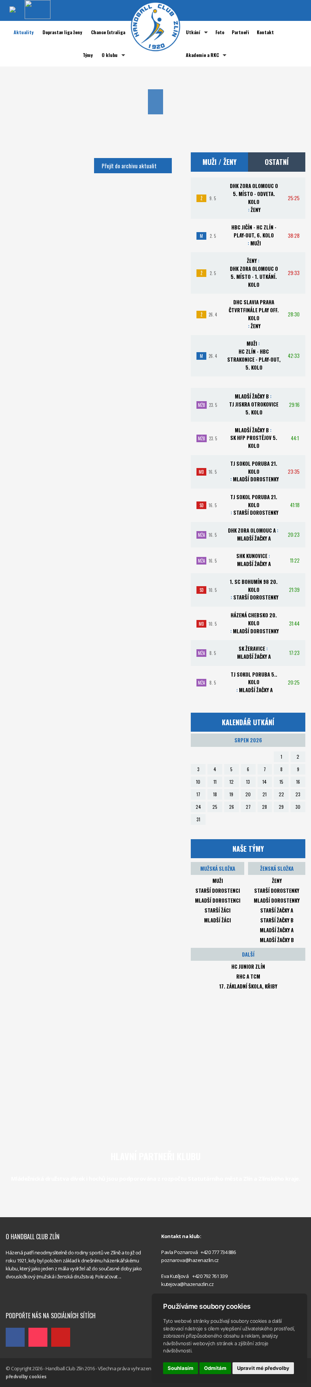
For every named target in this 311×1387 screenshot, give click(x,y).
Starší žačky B (277, 920)
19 (231, 794)
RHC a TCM (248, 976)
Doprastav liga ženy (62, 32)
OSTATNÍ (277, 162)
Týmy (88, 55)
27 (248, 806)
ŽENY (277, 880)
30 (297, 806)
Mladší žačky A (277, 930)
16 (298, 781)
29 (281, 806)
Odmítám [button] (215, 1368)
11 (215, 781)
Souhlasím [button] (180, 1368)
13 (248, 781)
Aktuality (23, 32)
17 (198, 794)
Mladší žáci (217, 920)
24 (198, 806)
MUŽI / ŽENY (220, 162)
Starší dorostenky (276, 890)
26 (231, 806)
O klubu (110, 55)
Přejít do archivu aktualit (129, 165)
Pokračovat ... (108, 1276)
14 (264, 781)
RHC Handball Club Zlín (30, 1299)
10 (198, 781)
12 (231, 781)
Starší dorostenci (217, 890)
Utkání (193, 32)
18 (215, 794)
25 (214, 806)
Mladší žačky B (277, 940)
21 (264, 794)
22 (281, 794)
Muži (217, 880)
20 (248, 794)
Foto (219, 32)
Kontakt (265, 32)
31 (198, 819)
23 (297, 794)
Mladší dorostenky (277, 900)
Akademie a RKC (202, 55)
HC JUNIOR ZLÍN (248, 966)
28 (264, 806)
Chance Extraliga (108, 32)
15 (281, 781)
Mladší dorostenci (217, 900)
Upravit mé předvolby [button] (263, 1368)
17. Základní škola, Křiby (248, 986)
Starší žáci (217, 910)
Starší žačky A (276, 910)
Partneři (240, 32)
